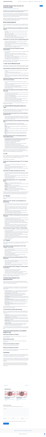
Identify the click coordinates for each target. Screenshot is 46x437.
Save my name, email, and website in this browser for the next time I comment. (15, 421)
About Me (15, 430)
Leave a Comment (5, 8)
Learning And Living (7, 1)
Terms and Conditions (25, 430)
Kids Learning (20, 1)
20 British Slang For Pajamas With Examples (21, 397)
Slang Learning (25, 1)
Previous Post (5, 385)
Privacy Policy (19, 430)
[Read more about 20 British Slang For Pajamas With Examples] (21, 393)
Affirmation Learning (37, 1)
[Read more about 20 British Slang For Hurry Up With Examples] (10, 393)
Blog (41, 1)
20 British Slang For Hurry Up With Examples (10, 397)
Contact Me (30, 430)
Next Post (27, 385)
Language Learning (30, 1)
